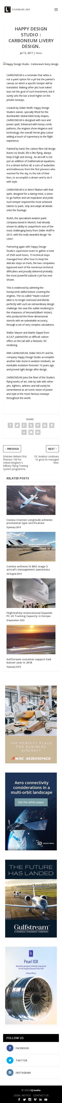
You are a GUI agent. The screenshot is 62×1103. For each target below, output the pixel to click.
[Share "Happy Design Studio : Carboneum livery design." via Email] (31, 432)
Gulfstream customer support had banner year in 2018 (29, 661)
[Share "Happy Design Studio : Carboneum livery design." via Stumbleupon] (24, 432)
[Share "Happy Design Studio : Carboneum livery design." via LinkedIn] (44, 425)
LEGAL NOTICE (22, 1095)
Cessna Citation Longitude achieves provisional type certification (29, 521)
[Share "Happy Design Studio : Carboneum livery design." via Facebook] (10, 425)
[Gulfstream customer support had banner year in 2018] (31, 639)
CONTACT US (41, 1095)
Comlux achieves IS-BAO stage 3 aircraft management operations (28, 568)
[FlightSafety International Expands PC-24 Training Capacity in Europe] (31, 593)
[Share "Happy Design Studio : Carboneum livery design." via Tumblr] (31, 425)
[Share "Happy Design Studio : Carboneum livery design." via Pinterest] (37, 425)
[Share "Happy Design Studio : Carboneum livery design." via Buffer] (51, 425)
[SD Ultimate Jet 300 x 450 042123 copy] (31, 849)
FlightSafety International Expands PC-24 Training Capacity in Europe (29, 614)
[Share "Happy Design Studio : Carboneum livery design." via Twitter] (17, 425)
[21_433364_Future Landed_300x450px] (31, 936)
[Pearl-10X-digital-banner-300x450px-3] (31, 1023)
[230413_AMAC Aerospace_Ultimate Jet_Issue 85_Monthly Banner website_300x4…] (31, 762)
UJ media (35, 1090)
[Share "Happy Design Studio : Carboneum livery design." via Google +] (24, 425)
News (39, 53)
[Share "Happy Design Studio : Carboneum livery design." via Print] (37, 432)
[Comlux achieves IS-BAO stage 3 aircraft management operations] (31, 546)
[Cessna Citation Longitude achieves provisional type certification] (31, 500)
